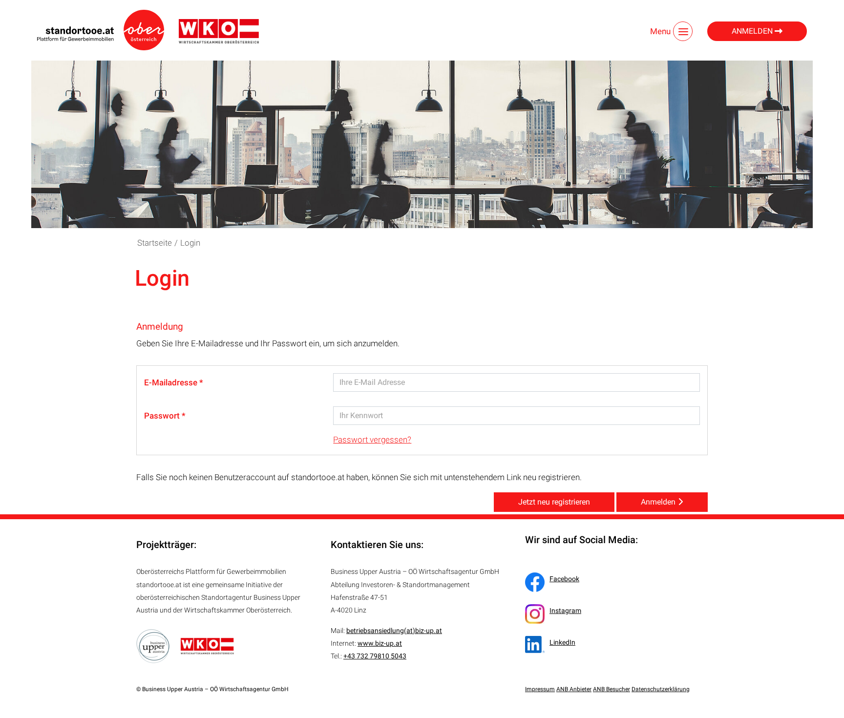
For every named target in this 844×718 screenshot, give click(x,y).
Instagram (565, 610)
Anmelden (753, 31)
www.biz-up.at (380, 643)
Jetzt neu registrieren (554, 502)
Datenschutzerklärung (661, 689)
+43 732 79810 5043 (374, 656)
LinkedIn (562, 642)
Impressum (540, 689)
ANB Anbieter (573, 689)
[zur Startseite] (100, 30)
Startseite (154, 243)
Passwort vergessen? (372, 439)
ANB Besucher (611, 689)
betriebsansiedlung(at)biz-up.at (394, 630)
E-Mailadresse (171, 382)
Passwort (163, 416)
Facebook (564, 579)
